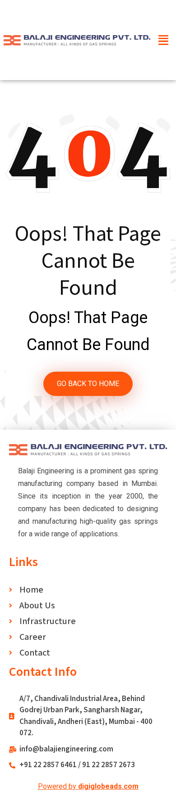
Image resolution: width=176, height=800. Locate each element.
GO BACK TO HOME (88, 383)
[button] (164, 40)
